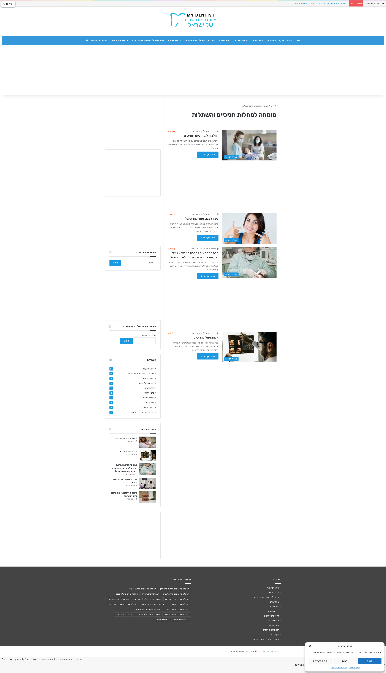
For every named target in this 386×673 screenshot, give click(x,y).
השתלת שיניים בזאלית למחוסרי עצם (147, 599)
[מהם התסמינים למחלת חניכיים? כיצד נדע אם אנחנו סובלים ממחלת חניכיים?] (147, 469)
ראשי (299, 40)
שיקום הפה (149, 388)
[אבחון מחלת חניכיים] (147, 455)
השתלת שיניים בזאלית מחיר (118, 599)
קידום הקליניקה (273, 625)
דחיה (344, 661)
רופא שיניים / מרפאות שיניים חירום (148, 40)
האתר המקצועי (100, 40)
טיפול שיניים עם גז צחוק (126, 438)
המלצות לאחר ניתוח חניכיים (201, 135)
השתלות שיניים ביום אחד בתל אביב (143, 589)
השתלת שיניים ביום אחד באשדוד (153, 604)
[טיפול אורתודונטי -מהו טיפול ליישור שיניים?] (147, 497)
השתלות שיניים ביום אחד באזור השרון (174, 589)
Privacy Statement (339, 668)
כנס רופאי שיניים (163, 620)
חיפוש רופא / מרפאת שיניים (279, 40)
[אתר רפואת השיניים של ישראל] (193, 20)
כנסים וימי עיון (273, 611)
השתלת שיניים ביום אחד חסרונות (147, 609)
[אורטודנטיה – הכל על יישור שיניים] (147, 483)
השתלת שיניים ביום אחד (180, 604)
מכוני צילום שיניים (119, 40)
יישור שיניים (257, 40)
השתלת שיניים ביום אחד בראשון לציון (123, 604)
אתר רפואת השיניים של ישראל (242, 651)
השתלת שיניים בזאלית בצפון (127, 594)
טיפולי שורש (224, 40)
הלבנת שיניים (174, 40)
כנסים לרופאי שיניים (181, 620)
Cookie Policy (354, 668)
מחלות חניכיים (241, 40)
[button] (309, 646)
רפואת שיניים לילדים (146, 407)
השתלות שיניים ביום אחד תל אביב (176, 594)
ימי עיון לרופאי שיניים (124, 614)
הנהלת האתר (211, 131)
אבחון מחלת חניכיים (206, 337)
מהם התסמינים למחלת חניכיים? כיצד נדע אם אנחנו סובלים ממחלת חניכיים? (124, 468)
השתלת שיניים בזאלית (150, 594)
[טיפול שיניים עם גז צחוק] (147, 442)
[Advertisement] (222, 185)
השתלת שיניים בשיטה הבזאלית (148, 614)
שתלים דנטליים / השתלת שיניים (200, 40)
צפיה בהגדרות (320, 661)
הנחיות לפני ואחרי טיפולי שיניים (141, 412)
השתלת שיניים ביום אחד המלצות (176, 609)
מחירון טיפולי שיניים (146, 383)
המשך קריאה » (208, 154)
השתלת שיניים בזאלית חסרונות (177, 599)
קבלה (370, 661)
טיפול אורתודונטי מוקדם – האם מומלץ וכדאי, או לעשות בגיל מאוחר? (320, 3)
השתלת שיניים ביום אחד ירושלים (176, 614)
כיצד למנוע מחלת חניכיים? (201, 218)
